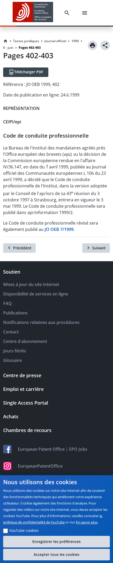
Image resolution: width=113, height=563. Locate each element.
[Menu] (85, 13)
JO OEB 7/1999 (59, 229)
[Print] (92, 45)
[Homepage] (5, 41)
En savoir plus (86, 522)
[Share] (105, 45)
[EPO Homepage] (33, 13)
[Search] (68, 13)
